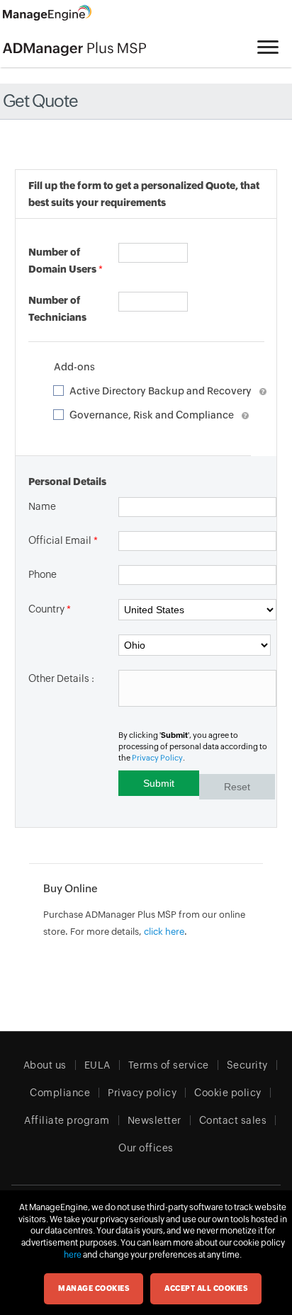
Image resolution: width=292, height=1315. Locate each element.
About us (45, 1065)
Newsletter (154, 1120)
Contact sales (233, 1120)
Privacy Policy (157, 757)
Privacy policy (142, 1093)
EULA (97, 1065)
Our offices (146, 1148)
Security (247, 1065)
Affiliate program (67, 1120)
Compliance (60, 1093)
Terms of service (168, 1065)
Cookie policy (228, 1093)
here (73, 1255)
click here (164, 931)
